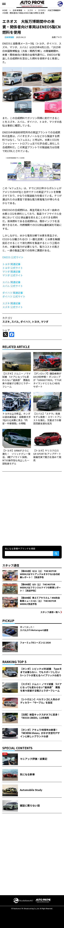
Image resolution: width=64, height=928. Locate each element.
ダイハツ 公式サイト (13, 296)
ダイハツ (25, 321)
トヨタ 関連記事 (11, 264)
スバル (15, 321)
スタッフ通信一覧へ (50, 612)
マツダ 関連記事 (11, 271)
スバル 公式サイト (12, 286)
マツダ (44, 321)
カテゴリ (7, 318)
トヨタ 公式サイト (12, 268)
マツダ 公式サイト (12, 275)
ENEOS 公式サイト (12, 257)
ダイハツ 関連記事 (12, 293)
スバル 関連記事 (11, 282)
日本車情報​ (9, 37)
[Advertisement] (32, 508)
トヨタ (35, 321)
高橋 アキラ (57, 37)
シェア (6, 330)
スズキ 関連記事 (11, 303)
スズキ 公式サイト (12, 307)
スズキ (6, 321)
